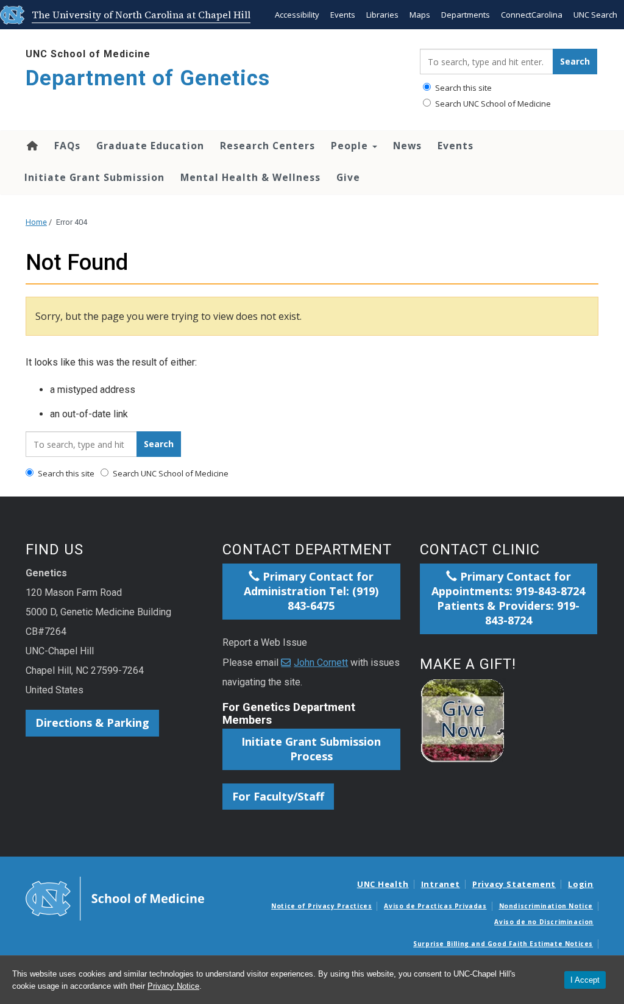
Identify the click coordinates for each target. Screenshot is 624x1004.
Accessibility (297, 14)
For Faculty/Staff (278, 796)
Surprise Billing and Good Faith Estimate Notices (503, 943)
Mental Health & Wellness (250, 177)
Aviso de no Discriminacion (544, 921)
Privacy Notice (173, 986)
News (407, 145)
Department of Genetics (148, 78)
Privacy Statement (514, 883)
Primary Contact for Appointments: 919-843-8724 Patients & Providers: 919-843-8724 (508, 598)
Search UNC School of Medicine (492, 103)
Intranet (440, 883)
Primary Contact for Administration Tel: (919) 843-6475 (311, 591)
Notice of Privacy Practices (321, 906)
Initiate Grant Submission (94, 177)
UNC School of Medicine (88, 54)
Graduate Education (150, 145)
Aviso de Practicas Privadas (435, 906)
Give (348, 177)
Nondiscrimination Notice (546, 906)
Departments (465, 14)
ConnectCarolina (531, 14)
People (351, 145)
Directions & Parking (92, 722)
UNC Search (595, 14)
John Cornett (321, 662)
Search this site (462, 87)
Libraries (382, 14)
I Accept (585, 980)
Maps (420, 14)
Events (342, 14)
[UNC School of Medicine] (115, 898)
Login (581, 883)
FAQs (67, 145)
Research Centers (267, 145)
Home (31, 145)
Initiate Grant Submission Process (311, 748)
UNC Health (383, 883)
